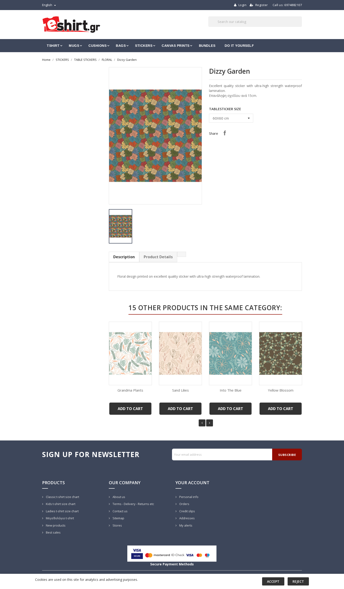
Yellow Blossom (280, 390)
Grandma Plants (130, 390)
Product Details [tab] (158, 256)
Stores (117, 525)
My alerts (185, 525)
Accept (273, 581)
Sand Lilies (180, 390)
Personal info (188, 497)
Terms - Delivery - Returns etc (133, 504)
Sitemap (118, 518)
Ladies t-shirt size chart (62, 511)
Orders (184, 504)
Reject (298, 581)
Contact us (120, 511)
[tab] (181, 254)
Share (224, 133)
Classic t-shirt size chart (62, 497)
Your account (192, 482)
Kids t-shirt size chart (60, 504)
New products (55, 525)
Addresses (187, 518)
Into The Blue (231, 390)
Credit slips (187, 511)
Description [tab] (124, 256)
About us (118, 497)
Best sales (53, 532)
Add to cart (130, 408)
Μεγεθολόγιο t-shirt (59, 518)
